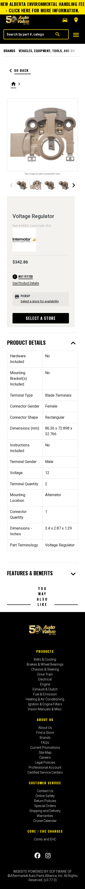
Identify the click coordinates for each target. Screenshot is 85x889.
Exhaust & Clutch (45, 689)
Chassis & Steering (45, 669)
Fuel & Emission (45, 694)
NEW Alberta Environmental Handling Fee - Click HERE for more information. (42, 7)
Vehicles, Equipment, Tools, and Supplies (52, 50)
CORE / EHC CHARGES (45, 831)
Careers (45, 757)
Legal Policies (45, 762)
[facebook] (37, 855)
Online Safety (45, 796)
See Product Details (26, 283)
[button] (65, 20)
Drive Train (45, 674)
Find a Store (45, 733)
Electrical (45, 679)
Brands (9, 50)
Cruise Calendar (45, 821)
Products (45, 651)
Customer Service (45, 782)
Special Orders (45, 806)
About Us (45, 719)
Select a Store (41, 318)
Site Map (45, 752)
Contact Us (45, 791)
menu (76, 35)
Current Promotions (45, 747)
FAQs (45, 742)
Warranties (45, 816)
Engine (45, 684)
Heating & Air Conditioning (45, 699)
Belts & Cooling (45, 659)
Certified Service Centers (45, 772)
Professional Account (45, 767)
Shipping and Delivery (45, 811)
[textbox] (25, 34)
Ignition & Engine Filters (45, 704)
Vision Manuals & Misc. (45, 709)
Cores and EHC (45, 839)
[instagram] (48, 855)
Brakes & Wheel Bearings (45, 664)
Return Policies (45, 801)
